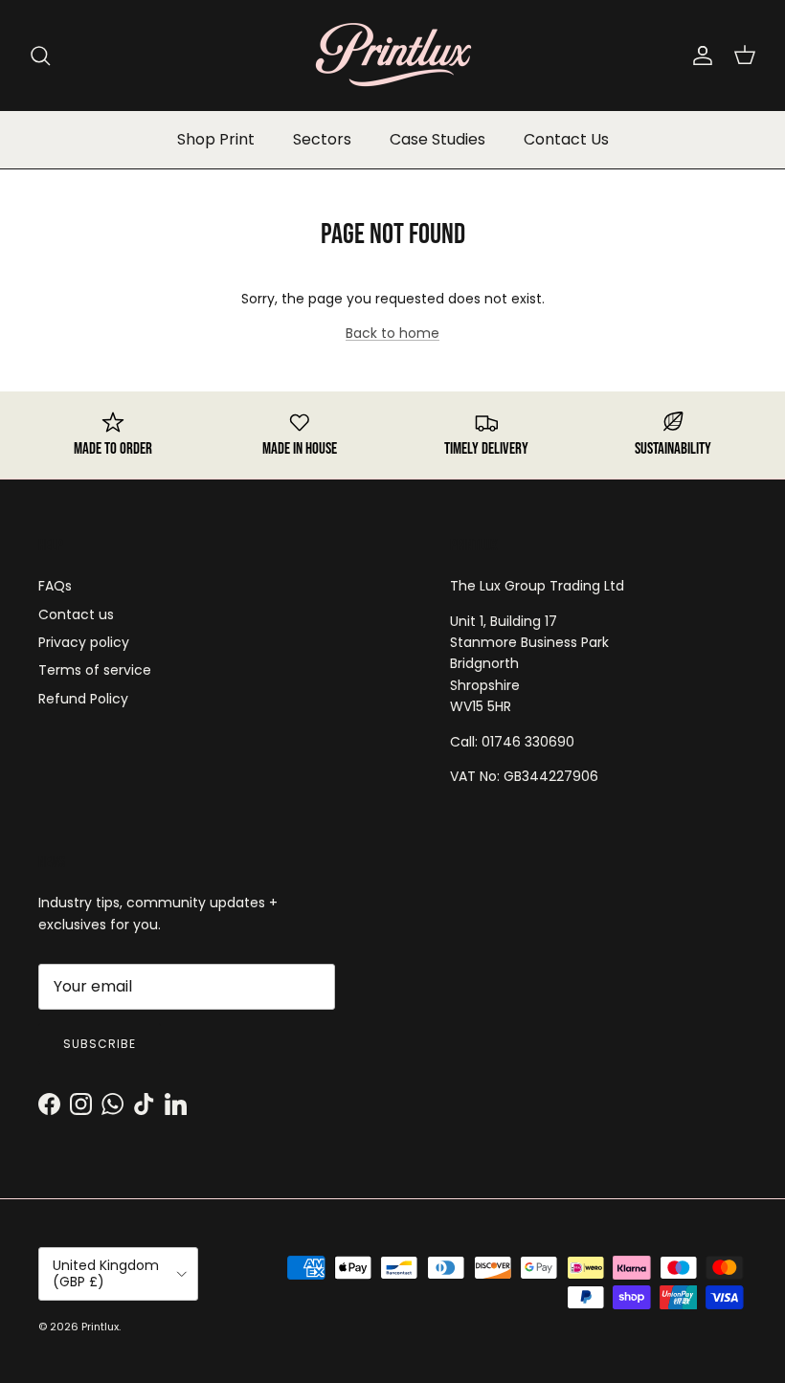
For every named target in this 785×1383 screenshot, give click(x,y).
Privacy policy (83, 642)
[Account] (699, 55)
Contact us (76, 614)
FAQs (55, 585)
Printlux (100, 1326)
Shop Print (216, 139)
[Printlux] (392, 55)
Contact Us (566, 139)
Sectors (322, 139)
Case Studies (437, 139)
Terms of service (94, 670)
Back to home (392, 333)
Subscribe (99, 1044)
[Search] (40, 55)
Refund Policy (83, 698)
